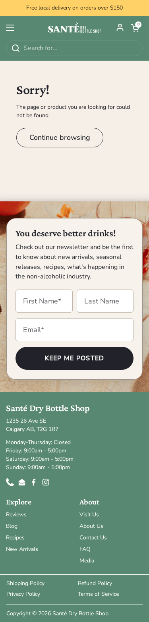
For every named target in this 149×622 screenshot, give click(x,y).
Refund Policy (95, 583)
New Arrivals (22, 549)
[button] (135, 28)
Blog (11, 526)
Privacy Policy (23, 594)
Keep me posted (74, 358)
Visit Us (89, 514)
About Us (91, 526)
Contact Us (93, 537)
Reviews (16, 514)
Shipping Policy (25, 583)
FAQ (85, 549)
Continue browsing (59, 137)
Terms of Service (98, 594)
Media (86, 560)
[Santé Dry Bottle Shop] (74, 28)
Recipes (15, 537)
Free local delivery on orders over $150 (74, 8)
